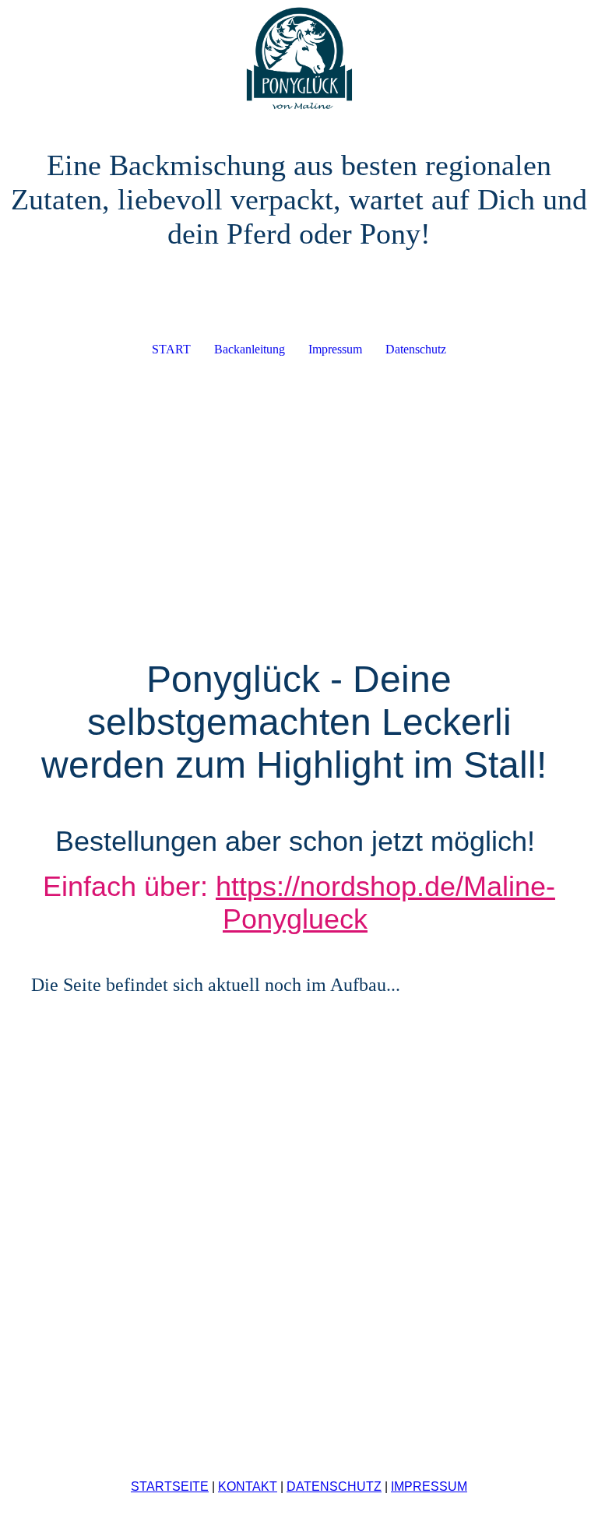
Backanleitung (249, 349)
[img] (299, 58)
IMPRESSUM (429, 1486)
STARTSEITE (170, 1486)
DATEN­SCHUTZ (334, 1486)
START (171, 349)
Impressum (335, 349)
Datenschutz (415, 349)
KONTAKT (247, 1486)
